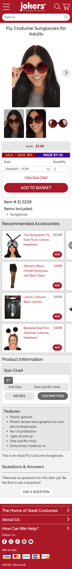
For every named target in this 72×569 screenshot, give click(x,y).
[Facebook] (4, 541)
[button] (67, 7)
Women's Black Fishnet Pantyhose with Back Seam (36, 270)
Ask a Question (36, 492)
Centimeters (53, 396)
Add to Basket (36, 187)
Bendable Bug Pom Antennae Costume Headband (36, 332)
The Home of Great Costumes (30, 510)
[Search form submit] (66, 17)
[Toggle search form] (57, 7)
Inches (19, 396)
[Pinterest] (24, 541)
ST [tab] (8, 380)
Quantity (59, 162)
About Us (11, 519)
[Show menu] (6, 7)
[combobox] (32, 17)
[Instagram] (17, 541)
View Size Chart (36, 177)
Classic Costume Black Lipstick (35, 299)
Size (7, 162)
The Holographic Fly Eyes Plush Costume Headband (37, 239)
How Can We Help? (20, 528)
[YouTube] (30, 541)
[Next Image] (66, 73)
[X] (11, 541)
